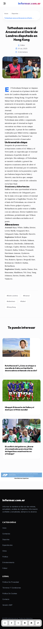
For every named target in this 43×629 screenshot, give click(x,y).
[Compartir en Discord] (31, 623)
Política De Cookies (9, 593)
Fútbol (4, 568)
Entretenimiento (8, 562)
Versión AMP (7, 605)
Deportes (15, 13)
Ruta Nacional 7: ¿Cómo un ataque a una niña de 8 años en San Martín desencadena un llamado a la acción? (21, 368)
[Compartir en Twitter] (18, 623)
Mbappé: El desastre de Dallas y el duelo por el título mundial (19, 408)
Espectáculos (7, 545)
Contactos (6, 534)
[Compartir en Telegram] (24, 623)
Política (5, 557)
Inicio (6, 13)
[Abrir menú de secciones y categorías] (4, 3)
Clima (4, 551)
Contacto (5, 599)
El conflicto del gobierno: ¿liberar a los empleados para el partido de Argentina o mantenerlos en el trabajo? (19, 450)
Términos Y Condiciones (11, 588)
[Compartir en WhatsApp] (5, 623)
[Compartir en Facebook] (11, 623)
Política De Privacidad (10, 582)
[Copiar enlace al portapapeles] (38, 623)
